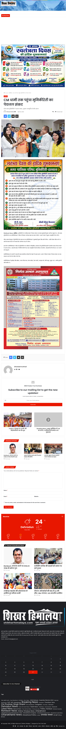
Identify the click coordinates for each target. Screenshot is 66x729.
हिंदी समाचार (3, 716)
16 (60, 665)
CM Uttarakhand (30, 704)
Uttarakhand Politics (29, 715)
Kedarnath (54, 706)
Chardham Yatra (50, 702)
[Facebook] (17, 369)
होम (18, 726)
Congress (38, 704)
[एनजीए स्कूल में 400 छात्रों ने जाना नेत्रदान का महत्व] (53, 449)
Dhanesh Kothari (10, 111)
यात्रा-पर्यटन (35, 726)
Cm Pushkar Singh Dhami (13, 704)
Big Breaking (4, 702)
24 (5, 672)
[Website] (15, 369)
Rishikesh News (9, 711)
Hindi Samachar (48, 706)
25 (14, 672)
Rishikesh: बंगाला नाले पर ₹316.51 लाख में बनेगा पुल (11, 456)
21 (42, 668)
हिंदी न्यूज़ (60, 715)
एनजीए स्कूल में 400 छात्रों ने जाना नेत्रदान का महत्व (51, 456)
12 (23, 665)
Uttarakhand (40, 711)
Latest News (6, 708)
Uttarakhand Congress (29, 713)
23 (60, 668)
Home (6, 93)
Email (5, 496)
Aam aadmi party (5, 700)
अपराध (39, 726)
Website (36, 496)
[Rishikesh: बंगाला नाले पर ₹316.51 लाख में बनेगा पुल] (13, 449)
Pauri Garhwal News (26, 709)
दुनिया (27, 726)
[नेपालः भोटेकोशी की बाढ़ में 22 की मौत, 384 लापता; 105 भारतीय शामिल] (48, 581)
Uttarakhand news (11, 714)
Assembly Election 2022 (46, 700)
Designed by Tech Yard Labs (39, 723)
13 (33, 665)
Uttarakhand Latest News (57, 712)
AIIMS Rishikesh (34, 700)
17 (5, 668)
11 (14, 665)
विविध (57, 726)
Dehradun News (9, 706)
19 (23, 668)
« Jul (32, 679)
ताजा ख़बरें (55, 715)
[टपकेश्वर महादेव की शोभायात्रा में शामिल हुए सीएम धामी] (18, 581)
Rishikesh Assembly (57, 709)
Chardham (41, 702)
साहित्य (51, 726)
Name (6, 490)
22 (51, 668)
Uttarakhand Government (43, 712)
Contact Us (61, 726)
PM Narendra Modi (36, 709)
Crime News (45, 704)
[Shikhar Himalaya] (8, 3)
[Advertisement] (33, 31)
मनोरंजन (43, 726)
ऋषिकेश (10, 93)
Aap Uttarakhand (14, 700)
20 (33, 668)
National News (17, 709)
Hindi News (41, 706)
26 (24, 672)
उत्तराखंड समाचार (47, 715)
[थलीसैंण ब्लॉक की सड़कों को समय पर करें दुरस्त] (48, 556)
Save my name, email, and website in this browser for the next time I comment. (25, 502)
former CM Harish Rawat (24, 706)
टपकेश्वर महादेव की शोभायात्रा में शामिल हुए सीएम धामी (15, 592)
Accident (21, 700)
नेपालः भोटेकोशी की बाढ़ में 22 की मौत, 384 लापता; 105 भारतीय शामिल (48, 592)
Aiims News (26, 700)
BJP (9, 702)
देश (24, 726)
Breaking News (30, 702)
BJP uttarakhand (16, 702)
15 (51, 665)
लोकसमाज (48, 726)
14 (42, 665)
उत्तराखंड (38, 715)
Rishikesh (49, 709)
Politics (42, 709)
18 (14, 668)
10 (5, 665)
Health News (34, 707)
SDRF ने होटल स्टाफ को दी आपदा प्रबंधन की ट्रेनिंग (32, 456)
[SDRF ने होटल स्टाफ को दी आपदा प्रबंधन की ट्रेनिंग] (33, 449)
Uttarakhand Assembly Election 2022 (11, 713)
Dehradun (50, 704)
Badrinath (56, 700)
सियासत (30, 726)
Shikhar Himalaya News (26, 711)
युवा (54, 726)
